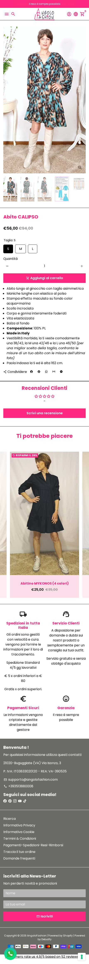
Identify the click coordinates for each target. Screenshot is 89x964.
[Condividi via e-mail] (54, 372)
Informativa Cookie (18, 832)
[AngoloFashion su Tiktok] (24, 801)
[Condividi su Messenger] (61, 372)
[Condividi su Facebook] (31, 372)
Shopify (68, 935)
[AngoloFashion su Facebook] (5, 801)
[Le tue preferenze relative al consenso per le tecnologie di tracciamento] (82, 957)
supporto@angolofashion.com (31, 779)
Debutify (46, 939)
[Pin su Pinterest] (39, 372)
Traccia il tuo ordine (19, 851)
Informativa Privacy (19, 825)
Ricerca (9, 818)
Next (82, 100)
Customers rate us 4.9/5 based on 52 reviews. (42, 956)
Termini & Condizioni (19, 838)
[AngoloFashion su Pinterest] (10, 801)
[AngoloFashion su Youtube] (20, 801)
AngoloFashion (36, 935)
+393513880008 (18, 786)
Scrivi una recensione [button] (44, 413)
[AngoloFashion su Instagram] (15, 801)
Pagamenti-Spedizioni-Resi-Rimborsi (33, 845)
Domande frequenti (19, 858)
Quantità (10, 258)
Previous (7, 525)
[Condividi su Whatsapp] (46, 372)
